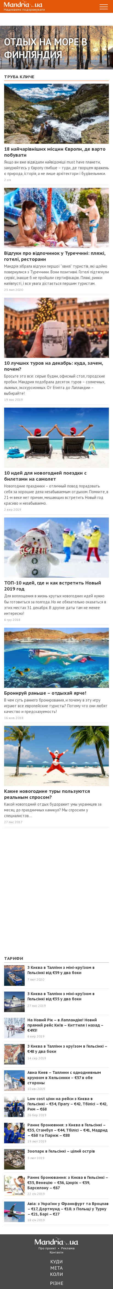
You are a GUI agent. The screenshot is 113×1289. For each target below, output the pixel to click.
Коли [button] (56, 1274)
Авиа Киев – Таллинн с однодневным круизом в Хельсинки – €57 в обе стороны (64, 1077)
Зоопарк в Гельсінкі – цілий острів (61, 1151)
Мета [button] (56, 1268)
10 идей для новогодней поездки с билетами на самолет (45, 476)
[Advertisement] (56, 891)
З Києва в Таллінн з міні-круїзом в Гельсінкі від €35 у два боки (61, 996)
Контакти (56, 1252)
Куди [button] (56, 1261)
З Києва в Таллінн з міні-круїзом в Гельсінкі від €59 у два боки (61, 970)
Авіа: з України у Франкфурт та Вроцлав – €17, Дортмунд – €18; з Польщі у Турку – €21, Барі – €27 (68, 1209)
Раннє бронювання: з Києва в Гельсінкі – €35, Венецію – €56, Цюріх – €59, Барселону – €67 (67, 1182)
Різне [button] (56, 1283)
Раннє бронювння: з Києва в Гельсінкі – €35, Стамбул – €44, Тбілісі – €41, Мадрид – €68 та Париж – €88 (67, 1130)
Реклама (68, 1248)
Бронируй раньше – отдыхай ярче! (46, 693)
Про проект (47, 1248)
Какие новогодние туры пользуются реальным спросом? (47, 794)
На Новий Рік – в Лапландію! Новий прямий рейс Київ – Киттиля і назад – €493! (65, 1025)
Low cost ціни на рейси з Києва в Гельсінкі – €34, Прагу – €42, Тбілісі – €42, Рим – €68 (67, 1104)
